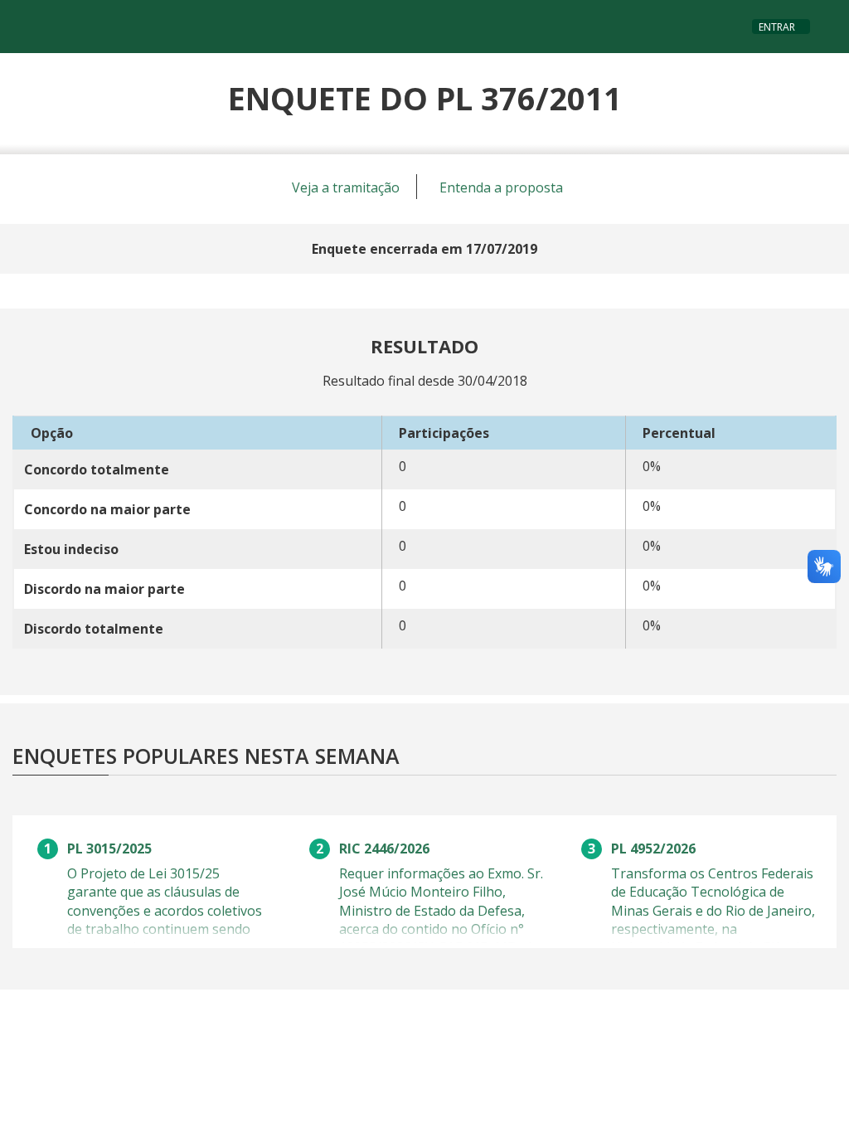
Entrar (777, 27)
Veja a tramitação (346, 187)
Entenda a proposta (501, 187)
